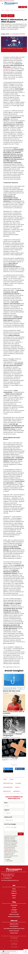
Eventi (14, 898)
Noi (14, 885)
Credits (11, 940)
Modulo (15, 944)
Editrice (14, 895)
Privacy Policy (15, 940)
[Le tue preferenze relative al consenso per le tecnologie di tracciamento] (25, 952)
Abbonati (14, 921)
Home (3, 10)
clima (11, 779)
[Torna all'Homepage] (11, 3)
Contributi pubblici (14, 946)
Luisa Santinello (15, 693)
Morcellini (7, 791)
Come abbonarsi (14, 926)
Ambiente (7, 10)
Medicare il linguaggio (10, 757)
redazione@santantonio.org (10, 880)
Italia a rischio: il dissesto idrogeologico (12, 735)
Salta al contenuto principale (7, 0)
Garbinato (16, 791)
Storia (14, 889)
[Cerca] (23, 7)
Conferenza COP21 (8, 69)
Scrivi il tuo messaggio (10, 824)
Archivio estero (14, 933)
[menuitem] (14, 891)
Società (4, 15)
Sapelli (17, 787)
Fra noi (14, 907)
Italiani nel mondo (14, 914)
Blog (14, 902)
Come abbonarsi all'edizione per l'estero (14, 928)
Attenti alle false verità (11, 691)
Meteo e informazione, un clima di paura (17, 10)
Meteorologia (8, 783)
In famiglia (14, 909)
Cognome (6, 810)
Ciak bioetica (14, 905)
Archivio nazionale (14, 930)
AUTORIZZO (8, 859)
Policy (12, 944)
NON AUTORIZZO (9, 860)
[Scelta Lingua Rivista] (25, 7)
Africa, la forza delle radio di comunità (13, 712)
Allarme (18, 783)
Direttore (14, 891)
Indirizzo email (8, 817)
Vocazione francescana (14, 916)
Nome (5, 802)
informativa (9, 848)
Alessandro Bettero (18, 34)
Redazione (14, 893)
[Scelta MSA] (2, 3)
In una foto (14, 912)
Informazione (8, 787)
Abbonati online (14, 924)
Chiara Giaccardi (14, 715)
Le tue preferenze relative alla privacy (10, 951)
